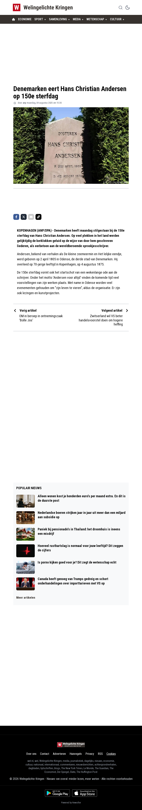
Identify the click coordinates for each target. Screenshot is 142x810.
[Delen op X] (24, 217)
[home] (13, 19)
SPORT (38, 19)
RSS (100, 754)
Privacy (89, 754)
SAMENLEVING (58, 19)
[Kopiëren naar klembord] (38, 217)
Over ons (31, 754)
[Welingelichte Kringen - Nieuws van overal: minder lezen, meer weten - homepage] (44, 7)
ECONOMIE (24, 19)
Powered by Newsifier (71, 802)
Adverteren (59, 754)
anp (24, 103)
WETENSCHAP (95, 19)
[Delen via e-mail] (31, 217)
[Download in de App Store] (84, 793)
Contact (44, 754)
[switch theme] (127, 7)
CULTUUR (115, 19)
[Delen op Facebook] (16, 217)
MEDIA (77, 19)
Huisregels (76, 754)
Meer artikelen (25, 597)
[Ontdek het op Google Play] (57, 793)
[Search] (120, 7)
